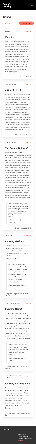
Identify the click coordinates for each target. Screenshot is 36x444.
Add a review (26, 23)
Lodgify (20, 440)
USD (5, 429)
